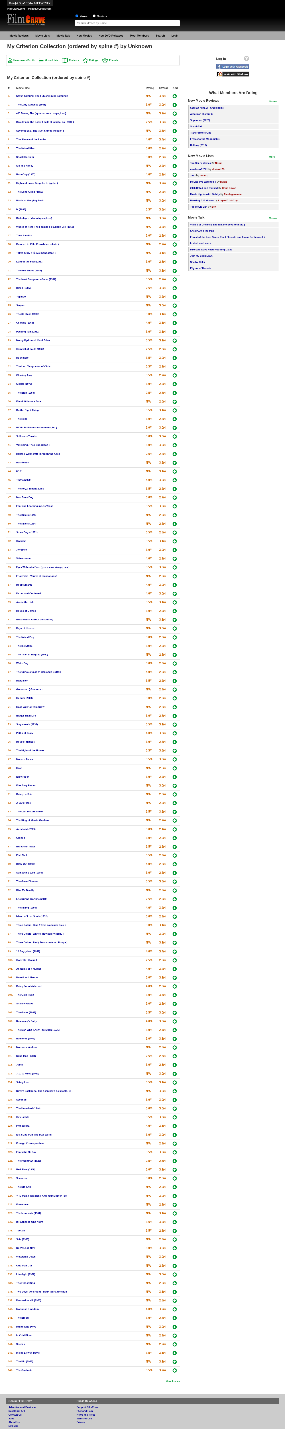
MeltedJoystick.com (39, 8)
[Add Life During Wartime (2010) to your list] (175, 899)
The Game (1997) (26, 1012)
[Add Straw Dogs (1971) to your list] (175, 533)
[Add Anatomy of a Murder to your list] (175, 969)
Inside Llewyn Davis (28, 1352)
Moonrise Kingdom (27, 1309)
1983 (192, 175)
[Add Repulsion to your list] (175, 681)
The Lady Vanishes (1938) (31, 104)
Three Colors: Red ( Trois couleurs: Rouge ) (41, 942)
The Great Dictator (27, 881)
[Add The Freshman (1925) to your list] (175, 1161)
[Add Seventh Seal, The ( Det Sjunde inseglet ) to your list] (175, 131)
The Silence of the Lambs (31, 139)
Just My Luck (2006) (202, 255)
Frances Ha (22, 1125)
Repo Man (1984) (26, 1056)
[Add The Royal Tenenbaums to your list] (175, 489)
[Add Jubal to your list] (175, 1065)
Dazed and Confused (28, 593)
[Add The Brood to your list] (175, 1318)
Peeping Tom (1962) (27, 331)
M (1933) (21, 209)
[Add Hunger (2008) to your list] (175, 698)
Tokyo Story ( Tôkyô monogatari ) (36, 253)
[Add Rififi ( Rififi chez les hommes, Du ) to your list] (175, 428)
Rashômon (22, 462)
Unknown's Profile (24, 60)
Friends (113, 60)
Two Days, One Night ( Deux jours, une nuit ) (42, 1291)
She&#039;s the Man (202, 230)
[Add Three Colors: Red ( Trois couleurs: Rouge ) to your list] (175, 943)
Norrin (218, 163)
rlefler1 (204, 175)
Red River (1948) (25, 1169)
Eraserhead (22, 1204)
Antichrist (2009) (26, 829)
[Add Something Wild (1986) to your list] (175, 873)
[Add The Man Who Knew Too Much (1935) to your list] (175, 1030)
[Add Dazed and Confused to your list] (175, 594)
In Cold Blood (24, 1335)
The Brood (22, 1317)
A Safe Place (23, 802)
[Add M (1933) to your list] (175, 210)
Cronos (20, 837)
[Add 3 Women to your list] (175, 550)
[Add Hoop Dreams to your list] (175, 585)
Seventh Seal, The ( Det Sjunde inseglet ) (40, 130)
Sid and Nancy (24, 165)
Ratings (93, 60)
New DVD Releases (111, 35)
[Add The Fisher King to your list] (175, 1283)
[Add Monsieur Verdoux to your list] (175, 1047)
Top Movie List (198, 206)
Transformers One (200, 132)
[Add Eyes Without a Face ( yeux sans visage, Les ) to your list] (175, 567)
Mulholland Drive (26, 1326)
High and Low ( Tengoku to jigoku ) (37, 183)
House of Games (26, 610)
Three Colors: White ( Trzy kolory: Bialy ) (40, 933)
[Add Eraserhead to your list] (175, 1205)
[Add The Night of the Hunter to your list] (175, 751)
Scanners (21, 1178)
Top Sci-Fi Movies (200, 163)
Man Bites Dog (24, 497)
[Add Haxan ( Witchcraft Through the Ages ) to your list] (175, 454)
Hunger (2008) (24, 698)
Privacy (81, 1422)
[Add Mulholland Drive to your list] (175, 1327)
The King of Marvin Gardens (32, 820)
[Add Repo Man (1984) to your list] (175, 1056)
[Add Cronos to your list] (175, 838)
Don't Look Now (25, 1248)
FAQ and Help (85, 1411)
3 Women (21, 549)
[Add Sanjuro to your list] (175, 306)
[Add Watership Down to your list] (175, 1257)
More (272, 101)
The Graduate (24, 1370)
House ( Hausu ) (25, 741)
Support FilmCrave (88, 1407)
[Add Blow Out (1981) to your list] (175, 864)
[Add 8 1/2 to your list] (175, 471)
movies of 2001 (199, 169)
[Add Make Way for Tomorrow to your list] (175, 707)
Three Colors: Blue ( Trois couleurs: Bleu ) (41, 925)
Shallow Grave (24, 1003)
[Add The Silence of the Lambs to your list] (175, 140)
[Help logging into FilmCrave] (246, 59)
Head (19, 768)
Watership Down (26, 1256)
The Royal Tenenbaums (30, 488)
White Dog (22, 663)
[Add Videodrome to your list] (175, 559)
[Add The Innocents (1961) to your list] (175, 1213)
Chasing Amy (24, 375)
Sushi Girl (196, 126)
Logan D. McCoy (228, 200)
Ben (214, 206)
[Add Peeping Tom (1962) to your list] (175, 332)
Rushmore (22, 357)
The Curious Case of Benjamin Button (38, 672)
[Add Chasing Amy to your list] (175, 375)
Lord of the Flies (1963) (29, 261)
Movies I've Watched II (203, 181)
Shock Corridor (25, 157)
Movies (84, 16)
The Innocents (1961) (28, 1213)
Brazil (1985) (23, 288)
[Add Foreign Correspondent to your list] (175, 1144)
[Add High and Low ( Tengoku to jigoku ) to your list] (175, 183)
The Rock (21, 418)
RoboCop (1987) (25, 174)
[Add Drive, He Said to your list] (175, 794)
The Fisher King (25, 1283)
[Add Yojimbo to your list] (175, 297)
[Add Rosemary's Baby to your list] (175, 1021)
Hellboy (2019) (198, 145)
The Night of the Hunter (30, 750)
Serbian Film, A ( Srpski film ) (207, 107)
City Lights (22, 1117)
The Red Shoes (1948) (29, 270)
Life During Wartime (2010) (31, 899)
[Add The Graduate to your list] (175, 1370)
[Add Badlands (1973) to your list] (175, 1039)
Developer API (16, 1411)
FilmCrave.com (16, 8)
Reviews (74, 60)
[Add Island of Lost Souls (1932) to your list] (175, 917)
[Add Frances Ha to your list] (175, 1126)
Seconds (21, 1099)
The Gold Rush (25, 994)
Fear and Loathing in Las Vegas (34, 506)
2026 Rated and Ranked (204, 188)
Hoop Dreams (24, 584)
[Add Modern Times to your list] (175, 759)
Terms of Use (84, 1418)
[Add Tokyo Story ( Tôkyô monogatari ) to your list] (175, 253)
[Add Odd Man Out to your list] (175, 1266)
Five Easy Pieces (26, 785)
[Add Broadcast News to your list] (175, 847)
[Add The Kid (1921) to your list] (175, 1362)
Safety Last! (23, 1082)
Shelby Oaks (197, 262)
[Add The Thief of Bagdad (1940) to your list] (175, 655)
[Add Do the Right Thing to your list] (175, 410)
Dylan (223, 181)
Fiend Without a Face (28, 401)
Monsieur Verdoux (26, 1047)
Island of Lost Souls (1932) (32, 916)
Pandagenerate (233, 194)
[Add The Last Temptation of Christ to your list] (175, 367)
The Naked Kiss (25, 148)
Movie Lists (42, 35)
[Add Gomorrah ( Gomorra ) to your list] (175, 690)
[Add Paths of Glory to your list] (175, 733)
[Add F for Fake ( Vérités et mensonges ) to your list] (175, 576)
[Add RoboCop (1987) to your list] (175, 175)
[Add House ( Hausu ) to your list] (175, 742)
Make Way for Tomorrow (30, 707)
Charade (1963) (25, 322)
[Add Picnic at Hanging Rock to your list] (175, 201)
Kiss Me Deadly (25, 890)
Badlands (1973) (25, 1038)
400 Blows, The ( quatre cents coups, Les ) (41, 113)
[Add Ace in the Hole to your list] (175, 602)
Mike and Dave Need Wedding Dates (211, 249)
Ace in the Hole (25, 602)
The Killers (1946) (26, 515)
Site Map (13, 1426)
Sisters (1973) (24, 383)
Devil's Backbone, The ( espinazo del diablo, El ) (44, 1091)
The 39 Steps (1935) (27, 314)
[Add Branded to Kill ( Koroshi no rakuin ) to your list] (175, 244)
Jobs (11, 1418)
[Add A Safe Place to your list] (175, 803)
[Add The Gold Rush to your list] (175, 995)
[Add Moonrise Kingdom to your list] (175, 1309)
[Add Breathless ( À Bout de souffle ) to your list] (175, 620)
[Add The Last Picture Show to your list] (175, 812)
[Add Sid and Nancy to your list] (175, 166)
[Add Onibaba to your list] (175, 541)
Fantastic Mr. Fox (26, 1152)
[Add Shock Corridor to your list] (175, 157)
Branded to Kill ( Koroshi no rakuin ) (37, 244)
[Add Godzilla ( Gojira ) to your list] (175, 960)
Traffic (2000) (23, 480)
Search (160, 35)
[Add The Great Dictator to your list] (175, 882)
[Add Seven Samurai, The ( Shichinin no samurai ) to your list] (175, 96)
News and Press (86, 1414)
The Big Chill (23, 1186)
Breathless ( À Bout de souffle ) (34, 619)
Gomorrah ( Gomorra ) (29, 689)
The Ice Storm (24, 645)
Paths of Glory (24, 733)
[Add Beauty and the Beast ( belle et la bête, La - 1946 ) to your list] (175, 122)
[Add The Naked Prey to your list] (175, 637)
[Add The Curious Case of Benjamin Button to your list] (175, 672)
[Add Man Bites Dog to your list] (175, 498)
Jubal (19, 1064)
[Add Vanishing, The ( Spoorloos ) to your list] (175, 445)
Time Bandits (24, 235)
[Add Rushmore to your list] (175, 358)
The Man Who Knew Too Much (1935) (38, 1029)
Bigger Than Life (26, 715)
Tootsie (20, 1230)
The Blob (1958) (25, 392)
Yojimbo (21, 296)
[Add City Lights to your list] (175, 1117)
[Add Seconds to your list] (175, 1100)
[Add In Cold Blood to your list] (175, 1336)
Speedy (20, 1344)
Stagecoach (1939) (27, 724)
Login (174, 35)
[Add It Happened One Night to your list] (175, 1222)
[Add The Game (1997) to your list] (175, 1013)
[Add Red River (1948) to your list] (175, 1170)
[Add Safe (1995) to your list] (175, 1239)
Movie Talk (63, 35)
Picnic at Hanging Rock (30, 200)
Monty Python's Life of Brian (33, 340)
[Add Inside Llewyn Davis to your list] (175, 1353)
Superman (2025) (200, 120)
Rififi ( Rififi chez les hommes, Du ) (36, 427)
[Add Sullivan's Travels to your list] (175, 436)
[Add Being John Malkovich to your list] (175, 986)
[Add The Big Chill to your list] (175, 1187)
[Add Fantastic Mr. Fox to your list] (175, 1152)
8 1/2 (19, 471)
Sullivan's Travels (26, 436)
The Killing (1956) (26, 907)
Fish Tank (22, 855)
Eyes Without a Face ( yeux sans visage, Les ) (42, 567)
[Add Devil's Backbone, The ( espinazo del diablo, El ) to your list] (175, 1091)
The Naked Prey (25, 637)
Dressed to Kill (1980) (28, 1300)
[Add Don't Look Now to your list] (175, 1248)
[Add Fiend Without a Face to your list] (175, 402)
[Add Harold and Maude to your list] (175, 978)
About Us (14, 1422)
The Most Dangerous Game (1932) (36, 279)
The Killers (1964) (26, 523)
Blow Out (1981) (25, 864)
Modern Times (24, 759)
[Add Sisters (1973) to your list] (175, 384)
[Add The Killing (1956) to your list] (175, 908)
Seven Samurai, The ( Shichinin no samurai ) (42, 96)
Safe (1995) (22, 1239)
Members (102, 16)
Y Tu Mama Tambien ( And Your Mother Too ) (42, 1195)
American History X (201, 114)
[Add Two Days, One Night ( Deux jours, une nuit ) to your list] (175, 1292)
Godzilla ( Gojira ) (26, 960)
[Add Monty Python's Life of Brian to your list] (175, 341)
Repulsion (22, 680)
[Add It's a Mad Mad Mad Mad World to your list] (175, 1135)
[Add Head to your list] (175, 768)
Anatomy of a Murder (28, 968)
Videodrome (23, 558)
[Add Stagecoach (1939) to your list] (175, 725)
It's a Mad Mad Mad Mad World (34, 1134)
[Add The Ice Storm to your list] (175, 646)
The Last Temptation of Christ (33, 366)
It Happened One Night (29, 1221)
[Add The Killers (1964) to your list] (175, 524)
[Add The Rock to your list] (175, 419)
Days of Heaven (25, 628)
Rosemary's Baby (26, 1021)
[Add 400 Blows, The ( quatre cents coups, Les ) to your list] (175, 114)
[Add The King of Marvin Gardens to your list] (175, 820)
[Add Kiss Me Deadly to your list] (175, 890)
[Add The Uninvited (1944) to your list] (175, 1109)
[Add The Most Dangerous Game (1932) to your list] (175, 279)
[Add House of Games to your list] (175, 611)
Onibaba (21, 541)
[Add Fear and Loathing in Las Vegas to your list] (175, 506)
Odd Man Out (24, 1265)
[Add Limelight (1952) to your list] (175, 1274)
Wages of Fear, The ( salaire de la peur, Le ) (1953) (45, 226)
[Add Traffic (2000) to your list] (175, 480)
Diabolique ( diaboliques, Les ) (34, 218)
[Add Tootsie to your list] (175, 1231)
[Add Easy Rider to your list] (175, 777)
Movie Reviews (19, 35)
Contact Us (15, 1414)
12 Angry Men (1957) (28, 951)
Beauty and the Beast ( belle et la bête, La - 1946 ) (45, 122)
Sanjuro (20, 305)
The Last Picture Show (29, 811)
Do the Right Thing (27, 410)
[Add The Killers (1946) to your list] (175, 515)
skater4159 (218, 169)
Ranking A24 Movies (202, 200)
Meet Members (139, 35)
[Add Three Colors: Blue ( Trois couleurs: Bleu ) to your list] (175, 925)
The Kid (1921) (24, 1361)
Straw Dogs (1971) (27, 532)
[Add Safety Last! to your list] (175, 1082)
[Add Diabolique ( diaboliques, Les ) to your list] (175, 218)
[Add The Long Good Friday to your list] (175, 192)
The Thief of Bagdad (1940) (32, 654)
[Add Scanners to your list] (175, 1178)
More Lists (172, 1381)
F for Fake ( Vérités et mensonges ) (36, 576)
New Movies (84, 35)
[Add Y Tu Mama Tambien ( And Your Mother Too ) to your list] (175, 1196)
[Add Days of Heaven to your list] (175, 628)
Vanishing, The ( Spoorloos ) (33, 445)
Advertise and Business (22, 1407)
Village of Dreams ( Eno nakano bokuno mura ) (217, 224)
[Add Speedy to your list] (175, 1344)
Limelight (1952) (25, 1274)
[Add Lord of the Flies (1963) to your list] (175, 262)
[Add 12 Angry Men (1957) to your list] (175, 952)
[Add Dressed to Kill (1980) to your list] (175, 1301)
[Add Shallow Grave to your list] (175, 1004)
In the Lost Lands (200, 243)
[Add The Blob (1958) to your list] (175, 393)
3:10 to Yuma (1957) (27, 1073)
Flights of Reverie (200, 268)
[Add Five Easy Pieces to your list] (175, 786)
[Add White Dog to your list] (175, 663)
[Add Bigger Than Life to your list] (175, 716)
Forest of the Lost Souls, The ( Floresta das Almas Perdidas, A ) (227, 237)
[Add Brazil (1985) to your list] (175, 288)
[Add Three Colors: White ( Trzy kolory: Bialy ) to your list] (175, 934)
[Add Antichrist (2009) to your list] (175, 829)
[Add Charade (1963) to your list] (175, 323)
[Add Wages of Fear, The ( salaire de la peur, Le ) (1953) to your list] (175, 227)
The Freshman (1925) (28, 1160)
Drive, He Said (24, 794)
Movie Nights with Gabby (205, 194)
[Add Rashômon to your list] (175, 463)
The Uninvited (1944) (28, 1108)
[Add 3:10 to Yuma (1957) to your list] (175, 1074)
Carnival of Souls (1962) (30, 349)
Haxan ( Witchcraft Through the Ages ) (38, 453)
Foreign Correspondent (30, 1143)
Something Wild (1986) (29, 872)
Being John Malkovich (29, 986)
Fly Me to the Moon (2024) (205, 139)
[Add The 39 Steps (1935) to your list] (175, 314)
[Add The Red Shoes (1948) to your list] (175, 271)
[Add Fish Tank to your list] (175, 855)
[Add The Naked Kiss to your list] (175, 149)
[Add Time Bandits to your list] (175, 236)
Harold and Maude (27, 977)
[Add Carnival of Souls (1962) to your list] (175, 349)
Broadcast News (25, 846)
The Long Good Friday (29, 191)
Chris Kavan (229, 188)
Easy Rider (22, 776)
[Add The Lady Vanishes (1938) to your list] (175, 105)
